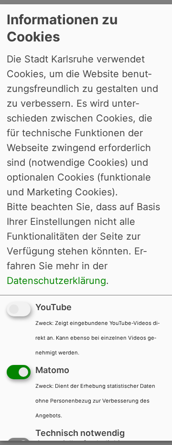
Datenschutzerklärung (56, 280)
